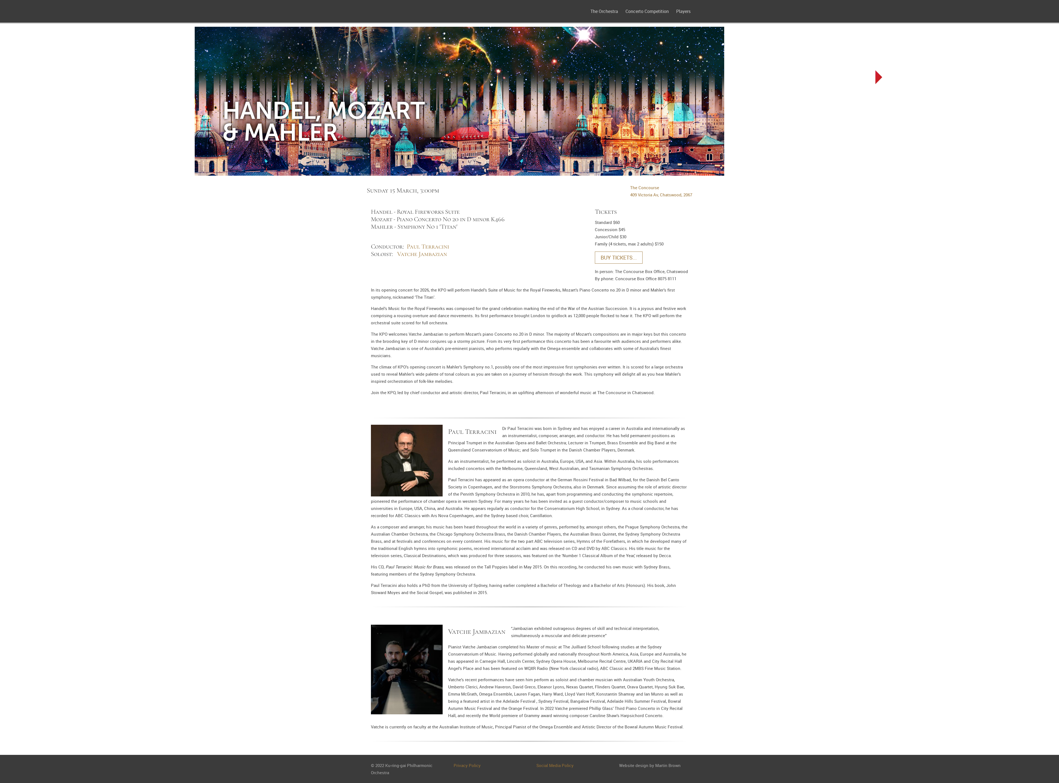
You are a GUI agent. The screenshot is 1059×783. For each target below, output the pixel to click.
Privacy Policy (467, 765)
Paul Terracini (428, 246)
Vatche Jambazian (422, 254)
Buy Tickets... (619, 257)
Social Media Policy (555, 765)
